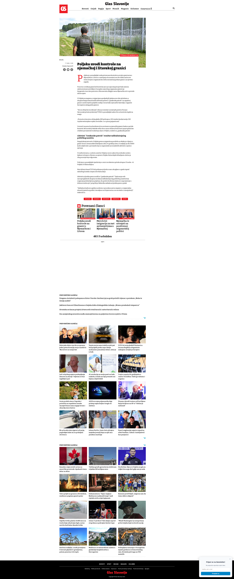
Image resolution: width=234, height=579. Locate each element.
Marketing (87, 568)
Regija (101, 9)
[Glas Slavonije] (63, 12)
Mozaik (116, 9)
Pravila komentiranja (138, 568)
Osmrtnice (145, 9)
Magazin (125, 9)
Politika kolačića (106, 568)
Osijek (93, 9)
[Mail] (68, 69)
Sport (108, 9)
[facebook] (71, 69)
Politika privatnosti (95, 568)
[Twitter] (64, 69)
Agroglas (147, 568)
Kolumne (135, 9)
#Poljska (87, 199)
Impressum (114, 568)
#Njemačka (116, 199)
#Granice (96, 199)
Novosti (85, 9)
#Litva (125, 199)
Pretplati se (215, 573)
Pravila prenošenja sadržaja (125, 568)
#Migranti (106, 199)
